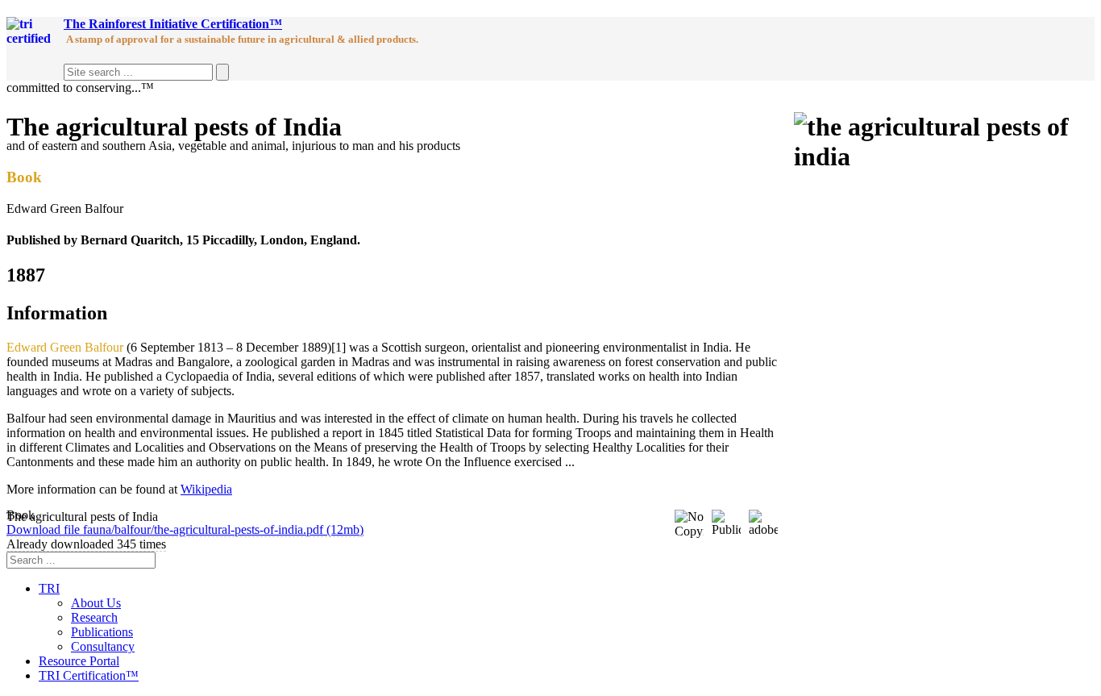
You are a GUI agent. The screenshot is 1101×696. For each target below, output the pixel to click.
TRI (49, 588)
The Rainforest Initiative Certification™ (173, 24)
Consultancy (103, 646)
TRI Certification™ (89, 675)
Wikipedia (206, 489)
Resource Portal (79, 661)
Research (94, 617)
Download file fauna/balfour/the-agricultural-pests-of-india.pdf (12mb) (185, 529)
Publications (102, 632)
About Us (96, 603)
